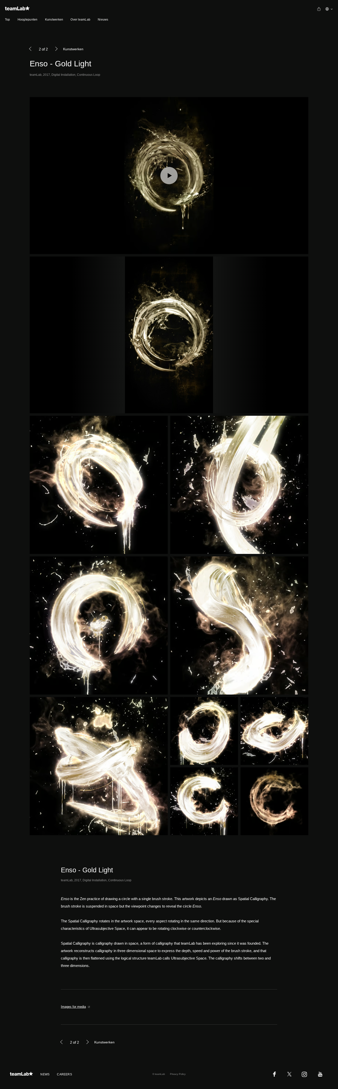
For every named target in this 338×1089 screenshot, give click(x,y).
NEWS (44, 1074)
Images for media (73, 1007)
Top (7, 19)
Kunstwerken (54, 19)
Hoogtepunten (28, 19)
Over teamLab (80, 19)
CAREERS (64, 1074)
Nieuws (103, 19)
